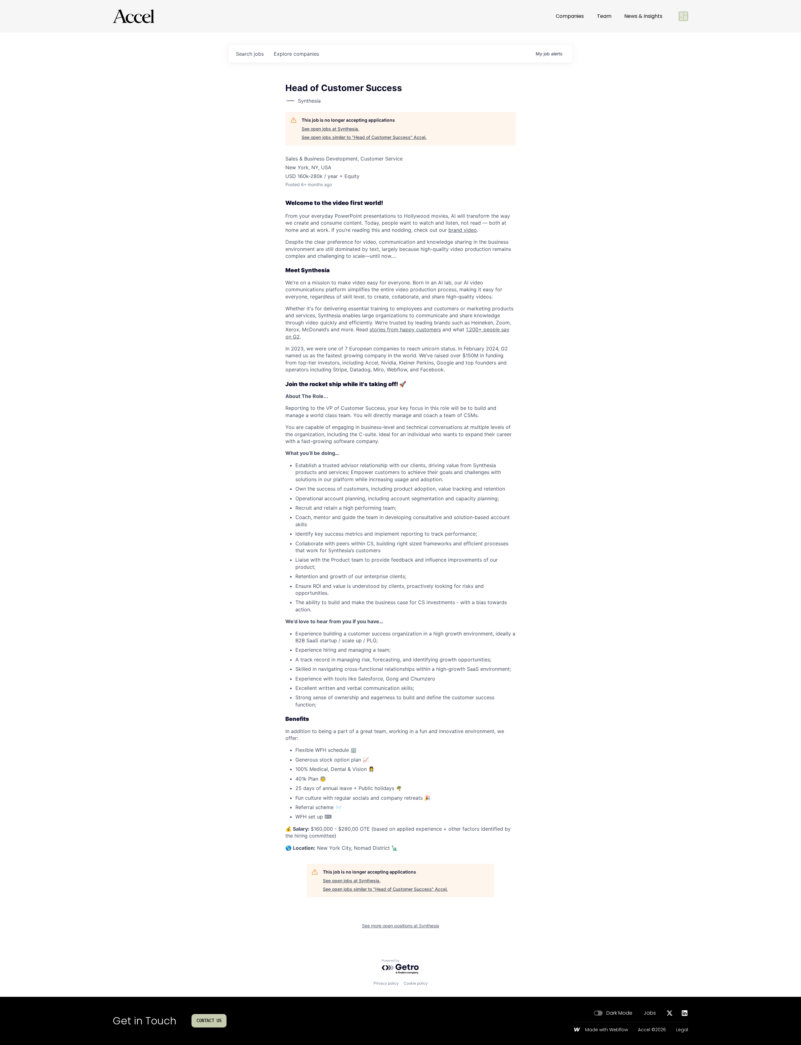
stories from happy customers (405, 329)
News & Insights (643, 16)
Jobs (650, 1013)
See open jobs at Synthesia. (330, 128)
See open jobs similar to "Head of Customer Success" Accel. (364, 137)
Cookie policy (416, 983)
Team (604, 16)
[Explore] (683, 16)
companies (296, 54)
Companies (570, 16)
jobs (250, 54)
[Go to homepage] (133, 16)
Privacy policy (386, 983)
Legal (682, 1030)
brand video (462, 230)
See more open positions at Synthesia (400, 925)
